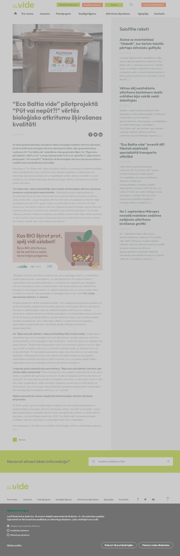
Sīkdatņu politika (14, 545)
